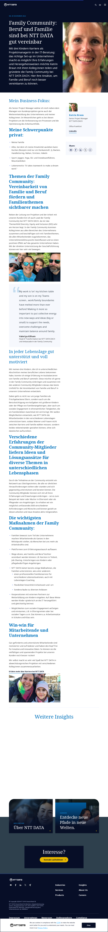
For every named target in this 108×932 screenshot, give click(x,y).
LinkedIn (73, 131)
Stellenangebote (64, 917)
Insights (83, 885)
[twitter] (85, 150)
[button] (97, 4)
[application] (54, 925)
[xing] (30, 885)
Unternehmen (30, 917)
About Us (83, 890)
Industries (60, 885)
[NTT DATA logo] (8, 4)
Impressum (14, 917)
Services (59, 890)
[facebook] (76, 150)
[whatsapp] (90, 150)
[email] (71, 150)
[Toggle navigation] (105, 4)
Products (59, 895)
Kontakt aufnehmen (53, 859)
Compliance (81, 917)
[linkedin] (80, 150)
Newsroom (46, 917)
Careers (82, 895)
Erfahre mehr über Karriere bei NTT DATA (26, 671)
